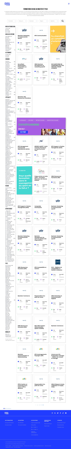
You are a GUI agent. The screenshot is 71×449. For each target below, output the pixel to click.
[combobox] (11, 21)
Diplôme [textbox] (52, 21)
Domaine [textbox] (31, 21)
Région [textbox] (41, 21)
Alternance (22, 120)
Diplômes (30, 120)
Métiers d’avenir (40, 120)
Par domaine (20, 422)
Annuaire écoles (8, 424)
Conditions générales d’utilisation (17, 445)
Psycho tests (46, 425)
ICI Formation (23, 441)
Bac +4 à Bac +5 (34, 429)
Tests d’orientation (48, 423)
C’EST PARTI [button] (23, 132)
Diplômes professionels (33, 432)
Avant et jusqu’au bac (35, 422)
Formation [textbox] (10, 21)
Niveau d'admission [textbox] (22, 21)
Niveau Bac (33, 424)
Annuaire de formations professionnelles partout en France (15, 443)
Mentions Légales (8, 445)
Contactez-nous (60, 427)
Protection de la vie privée (28, 445)
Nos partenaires (60, 424)
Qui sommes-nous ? (61, 422)
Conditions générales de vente (39, 445)
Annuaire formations (9, 422)
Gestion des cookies (48, 445)
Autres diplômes (34, 434)
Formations (8, 408)
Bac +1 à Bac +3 (34, 427)
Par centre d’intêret (22, 424)
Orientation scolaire (52, 120)
